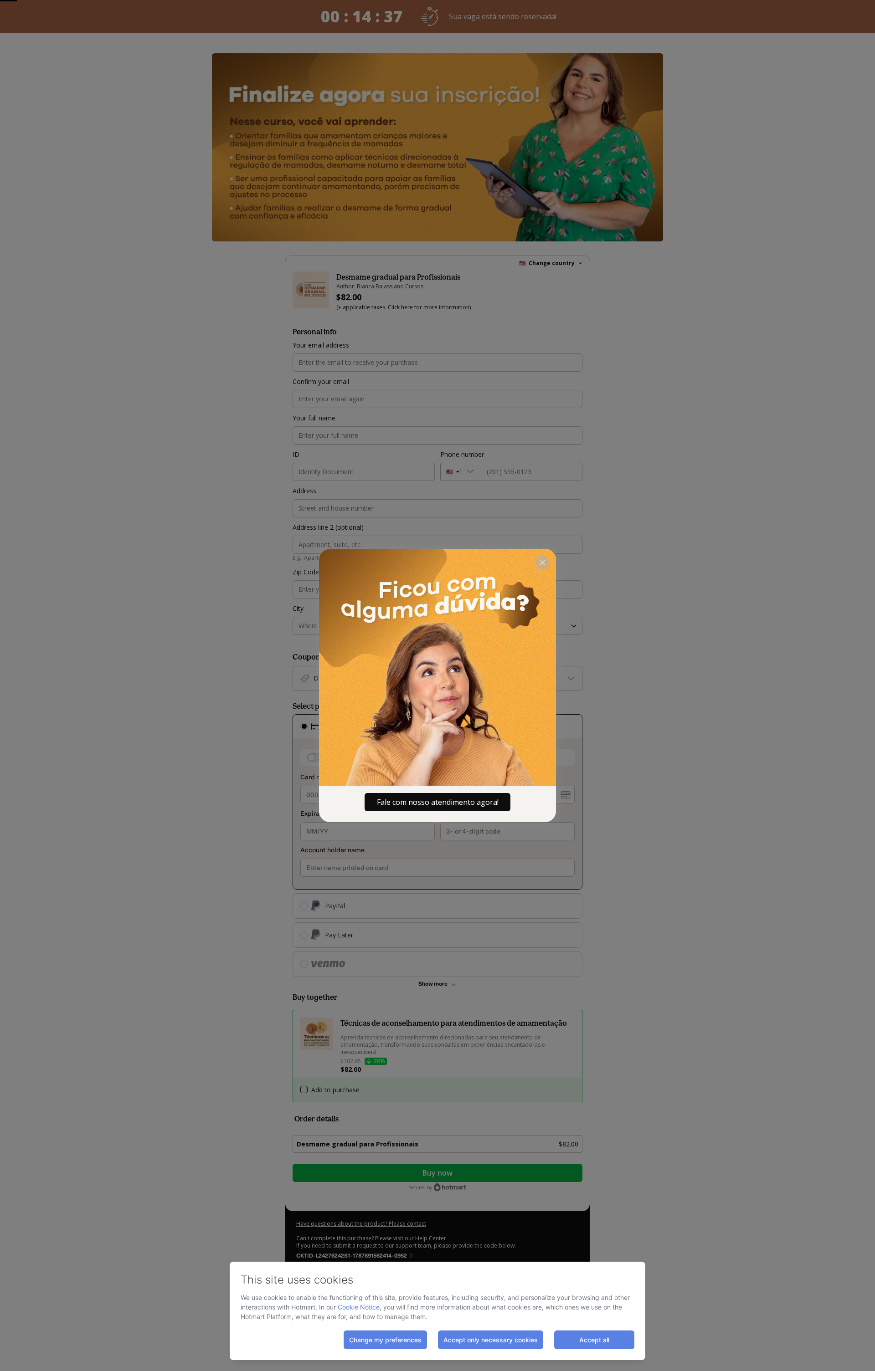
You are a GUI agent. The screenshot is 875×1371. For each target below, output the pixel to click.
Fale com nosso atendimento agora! (438, 802)
